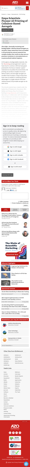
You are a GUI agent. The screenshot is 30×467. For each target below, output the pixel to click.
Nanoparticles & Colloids (14, 338)
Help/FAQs (17, 390)
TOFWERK (7, 309)
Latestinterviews (5, 209)
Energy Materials (11, 93)
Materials (17, 378)
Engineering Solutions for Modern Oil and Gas (19, 267)
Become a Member (8, 398)
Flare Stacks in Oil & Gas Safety (19, 274)
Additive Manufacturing (14, 323)
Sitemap (6, 411)
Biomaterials (15, 14)
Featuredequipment (15, 209)
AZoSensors (18, 355)
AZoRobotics (7, 357)
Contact (6, 402)
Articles (6, 374)
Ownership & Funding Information (9, 416)
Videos (5, 384)
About (5, 394)
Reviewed (6, 42)
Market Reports (19, 376)
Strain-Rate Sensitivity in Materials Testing (15, 291)
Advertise (6, 404)
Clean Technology (13, 330)
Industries (17, 382)
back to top (24, 421)
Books (5, 380)
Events (5, 386)
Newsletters (7, 400)
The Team (17, 392)
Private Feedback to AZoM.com (20, 203)
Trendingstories (24, 209)
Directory (6, 376)
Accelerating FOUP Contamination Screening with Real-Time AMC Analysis (14, 305)
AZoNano (6, 355)
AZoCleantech (7, 359)
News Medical (18, 361)
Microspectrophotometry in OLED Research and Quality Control (13, 298)
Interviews (17, 374)
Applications (18, 380)
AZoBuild (6, 363)
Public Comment (24, 201)
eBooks (5, 382)
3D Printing (22, 14)
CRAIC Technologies (9, 301)
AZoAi (16, 359)
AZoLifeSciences (19, 363)
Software (6, 392)
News (9, 14)
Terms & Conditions (9, 406)
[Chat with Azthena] (26, 464)
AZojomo (17, 384)
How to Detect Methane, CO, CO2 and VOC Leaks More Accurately (14, 312)
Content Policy (7, 413)
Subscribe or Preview (13, 325)
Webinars (17, 372)
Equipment (6, 378)
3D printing (7, 64)
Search (5, 396)
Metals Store (7, 388)
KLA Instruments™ (9, 294)
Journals (6, 390)
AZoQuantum (18, 357)
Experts (17, 388)
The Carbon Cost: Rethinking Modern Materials (17, 282)
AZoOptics (6, 361)
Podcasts (17, 386)
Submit (26, 205)
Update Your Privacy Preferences (15, 462)
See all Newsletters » (7, 345)
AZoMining (6, 365)
